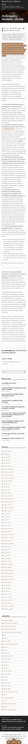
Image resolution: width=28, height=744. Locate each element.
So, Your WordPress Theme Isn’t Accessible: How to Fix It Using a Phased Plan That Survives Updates (14, 414)
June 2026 (6, 457)
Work (4, 706)
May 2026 (5, 460)
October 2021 (6, 505)
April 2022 (6, 490)
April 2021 (6, 522)
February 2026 (7, 469)
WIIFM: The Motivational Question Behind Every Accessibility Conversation (14, 428)
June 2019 (6, 588)
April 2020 (6, 558)
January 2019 (6, 603)
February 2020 (7, 564)
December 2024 (7, 475)
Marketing (6, 683)
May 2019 (5, 591)
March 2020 (6, 561)
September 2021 (7, 508)
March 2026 (6, 466)
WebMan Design (10, 738)
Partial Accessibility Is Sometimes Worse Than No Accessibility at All (13, 421)
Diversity (12, 30)
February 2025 (7, 472)
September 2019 (7, 579)
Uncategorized (7, 697)
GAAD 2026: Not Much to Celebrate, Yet (13, 438)
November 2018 (7, 609)
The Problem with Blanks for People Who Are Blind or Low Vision (13, 407)
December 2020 (7, 534)
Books (5, 638)
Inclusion (17, 30)
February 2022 (7, 496)
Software (5, 689)
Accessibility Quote (8, 629)
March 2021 (6, 525)
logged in (12, 362)
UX (4, 700)
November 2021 (7, 502)
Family (5, 665)
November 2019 (7, 573)
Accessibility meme (8, 626)
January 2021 (6, 531)
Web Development (8, 703)
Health (5, 668)
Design (5, 653)
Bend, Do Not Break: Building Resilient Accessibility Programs (12, 394)
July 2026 (5, 454)
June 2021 (6, 516)
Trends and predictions (9, 692)
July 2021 (5, 514)
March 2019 (6, 597)
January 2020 (6, 567)
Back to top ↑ (20, 738)
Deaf (4, 647)
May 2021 (5, 519)
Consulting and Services (9, 644)
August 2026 (6, 451)
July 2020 (5, 549)
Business (5, 641)
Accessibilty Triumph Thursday (11, 632)
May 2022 (5, 487)
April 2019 (6, 594)
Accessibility (6, 620)
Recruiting (6, 686)
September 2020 (7, 543)
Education (6, 662)
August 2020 (6, 546)
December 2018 (7, 606)
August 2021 (6, 511)
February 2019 (7, 600)
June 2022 (6, 484)
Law (4, 680)
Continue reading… (6, 384)
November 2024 (7, 478)
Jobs (4, 677)
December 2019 (7, 570)
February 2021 (7, 528)
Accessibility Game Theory (9, 383)
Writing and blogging (9, 709)
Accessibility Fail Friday (9, 623)
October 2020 (6, 540)
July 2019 (5, 585)
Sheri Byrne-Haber (17, 28)
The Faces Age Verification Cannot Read (13, 433)
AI (4, 635)
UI (4, 694)
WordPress (15, 736)
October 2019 (6, 576)
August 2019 (6, 582)
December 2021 (7, 499)
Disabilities (6, 30)
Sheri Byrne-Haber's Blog (14, 734)
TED (20, 141)
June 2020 (6, 552)
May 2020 (5, 555)
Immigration (6, 671)
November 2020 (7, 537)
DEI (4, 650)
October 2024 (6, 481)
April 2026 (6, 463)
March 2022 (6, 493)
